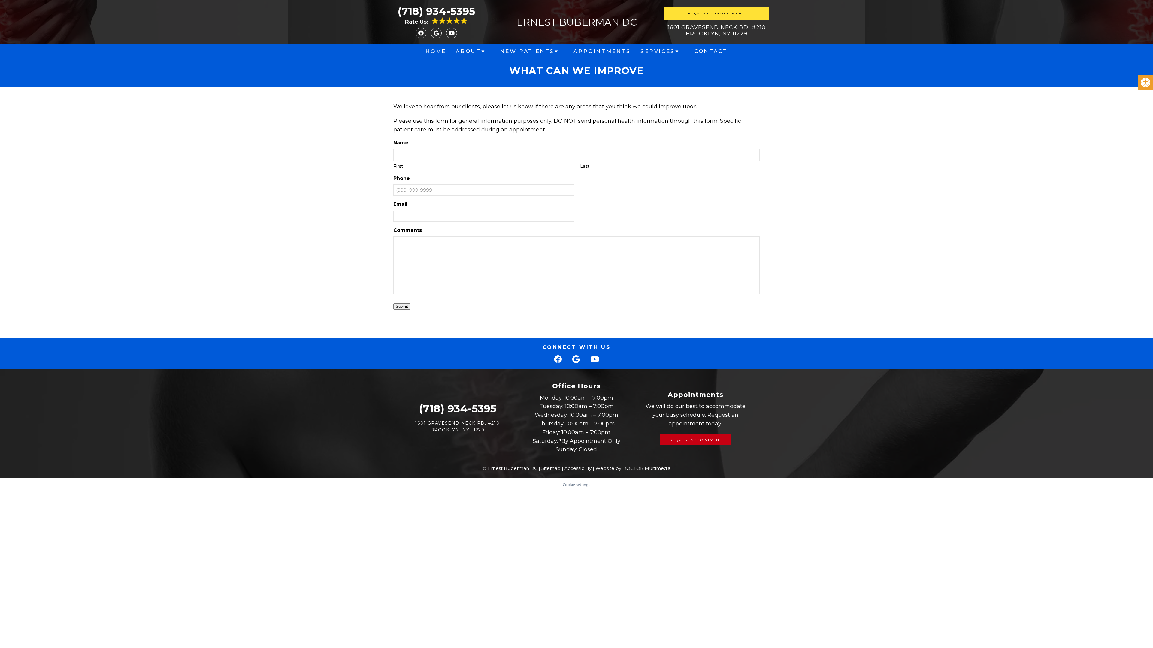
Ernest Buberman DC (576, 22)
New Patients (527, 51)
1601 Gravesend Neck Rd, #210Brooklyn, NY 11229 (717, 30)
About (468, 51)
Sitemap (551, 468)
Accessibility (578, 468)
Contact (711, 51)
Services (657, 51)
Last (584, 166)
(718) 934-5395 (436, 11)
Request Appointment (716, 13)
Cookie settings (576, 484)
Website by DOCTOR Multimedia (632, 468)
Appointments (602, 51)
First (398, 166)
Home (435, 51)
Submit (402, 306)
